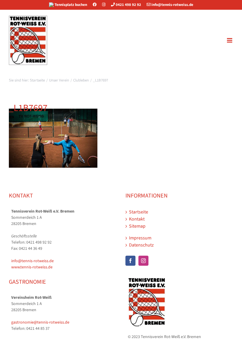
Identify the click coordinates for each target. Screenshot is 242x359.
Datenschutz (141, 245)
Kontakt (137, 219)
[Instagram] (103, 4)
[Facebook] (97, 4)
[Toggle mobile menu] (230, 40)
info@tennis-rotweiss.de (172, 4)
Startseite (138, 212)
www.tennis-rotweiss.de (32, 267)
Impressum (140, 238)
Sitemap (137, 226)
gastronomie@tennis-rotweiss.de (40, 322)
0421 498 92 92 (128, 4)
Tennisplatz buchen (71, 4)
